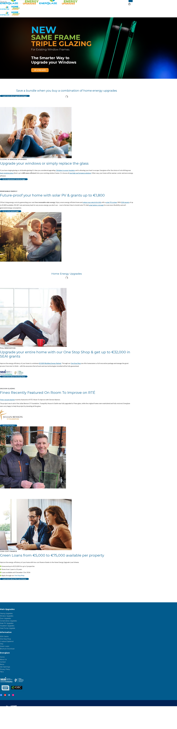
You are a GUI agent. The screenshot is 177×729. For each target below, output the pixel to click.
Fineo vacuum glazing (7, 400)
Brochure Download (7, 649)
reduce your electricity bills (92, 202)
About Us (3, 659)
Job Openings (5, 667)
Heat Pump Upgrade (7, 628)
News (2, 664)
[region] (88, 48)
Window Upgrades (6, 616)
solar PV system (111, 202)
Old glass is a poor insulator (65, 170)
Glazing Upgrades (6, 613)
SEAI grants (125, 202)
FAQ (1, 644)
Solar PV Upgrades (6, 623)
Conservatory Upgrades (8, 621)
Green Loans (4, 646)
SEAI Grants (4, 636)
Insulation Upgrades (7, 626)
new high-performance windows (80, 173)
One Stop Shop (76, 363)
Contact (3, 662)
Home (2, 657)
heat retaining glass (7, 173)
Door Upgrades (5, 618)
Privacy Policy (5, 669)
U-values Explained (6, 641)
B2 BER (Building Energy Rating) (50, 363)
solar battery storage (96, 205)
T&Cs (2, 672)
